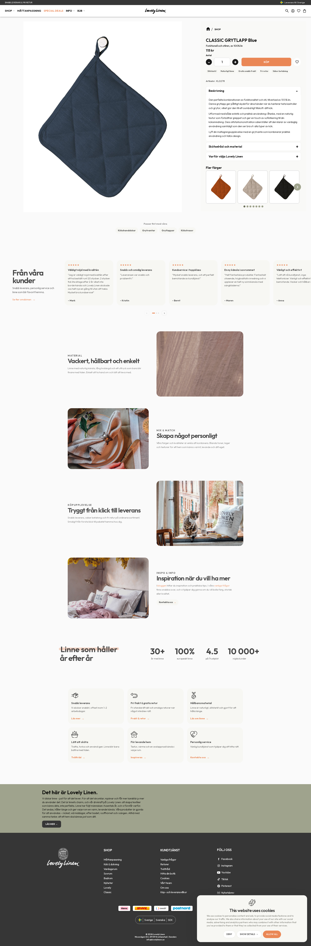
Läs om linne (197, 718)
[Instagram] (218, 865)
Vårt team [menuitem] (166, 883)
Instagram (227, 865)
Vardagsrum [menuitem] (110, 869)
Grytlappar (168, 230)
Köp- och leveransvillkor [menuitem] (173, 892)
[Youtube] (218, 872)
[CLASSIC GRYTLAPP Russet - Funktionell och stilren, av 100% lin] (221, 187)
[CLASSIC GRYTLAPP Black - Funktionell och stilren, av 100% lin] (284, 187)
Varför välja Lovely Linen (226, 156)
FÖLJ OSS (224, 850)
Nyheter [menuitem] (108, 883)
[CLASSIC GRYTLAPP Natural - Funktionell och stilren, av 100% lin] (252, 187)
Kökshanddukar (127, 230)
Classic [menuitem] (107, 892)
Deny (229, 934)
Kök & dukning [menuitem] (111, 864)
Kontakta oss (167, 602)
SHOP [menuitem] (8, 10)
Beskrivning (216, 91)
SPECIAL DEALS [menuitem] (53, 10)
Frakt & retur (138, 718)
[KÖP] (266, 62)
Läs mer (76, 718)
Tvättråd (76, 757)
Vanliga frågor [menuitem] (168, 859)
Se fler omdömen (23, 299)
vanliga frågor (222, 585)
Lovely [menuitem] (107, 887)
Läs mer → (52, 824)
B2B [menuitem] (79, 10)
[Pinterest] (218, 886)
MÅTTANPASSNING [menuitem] (29, 10)
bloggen (161, 585)
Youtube (226, 872)
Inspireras (136, 757)
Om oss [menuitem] (164, 887)
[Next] (297, 187)
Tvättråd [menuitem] (165, 869)
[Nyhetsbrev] (218, 892)
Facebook (227, 859)
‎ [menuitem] (113, 855)
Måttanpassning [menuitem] (113, 859)
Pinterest (226, 885)
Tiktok (224, 879)
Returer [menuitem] (164, 864)
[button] (298, 10)
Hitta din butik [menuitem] (168, 873)
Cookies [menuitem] (164, 878)
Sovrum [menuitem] (108, 873)
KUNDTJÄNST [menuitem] (170, 850)
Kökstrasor (187, 230)
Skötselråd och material (225, 146)
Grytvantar (148, 230)
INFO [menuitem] (69, 10)
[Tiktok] (218, 879)
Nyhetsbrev (227, 892)
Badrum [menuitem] (108, 878)
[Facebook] (218, 859)
